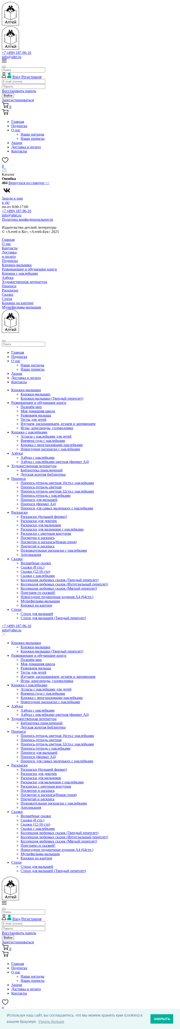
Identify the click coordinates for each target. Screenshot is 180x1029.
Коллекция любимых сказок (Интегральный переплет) (64, 584)
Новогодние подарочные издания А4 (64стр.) (57, 597)
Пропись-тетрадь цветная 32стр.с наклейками (57, 491)
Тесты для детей (33, 419)
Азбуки (8, 278)
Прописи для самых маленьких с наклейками (57, 508)
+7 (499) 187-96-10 (16, 53)
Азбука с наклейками (38, 457)
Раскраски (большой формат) (44, 517)
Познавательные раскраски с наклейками (54, 550)
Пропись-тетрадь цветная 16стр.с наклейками (57, 483)
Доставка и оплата (26, 147)
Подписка (19, 126)
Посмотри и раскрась (38, 538)
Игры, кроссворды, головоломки (47, 428)
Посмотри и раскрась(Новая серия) (49, 542)
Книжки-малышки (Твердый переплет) (52, 398)
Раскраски (10, 290)
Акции (16, 143)
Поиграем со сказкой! (38, 593)
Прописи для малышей (39, 500)
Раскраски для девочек (39, 521)
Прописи (9, 286)
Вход (16, 77)
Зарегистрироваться (18, 100)
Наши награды (32, 134)
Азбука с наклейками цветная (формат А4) (55, 462)
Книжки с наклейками (20, 273)
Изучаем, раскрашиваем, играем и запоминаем (58, 424)
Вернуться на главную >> (28, 183)
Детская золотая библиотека (43, 474)
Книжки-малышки (17, 265)
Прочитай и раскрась (37, 546)
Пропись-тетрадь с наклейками (46, 495)
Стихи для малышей (37, 614)
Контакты (19, 151)
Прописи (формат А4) (38, 504)
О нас (15, 130)
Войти (8, 95)
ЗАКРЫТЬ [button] (162, 1019)
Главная (17, 122)
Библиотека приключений (42, 470)
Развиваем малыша (36, 415)
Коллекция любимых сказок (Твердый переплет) (59, 580)
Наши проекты (33, 138)
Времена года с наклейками (43, 441)
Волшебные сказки (36, 563)
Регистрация (31, 77)
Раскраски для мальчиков (41, 525)
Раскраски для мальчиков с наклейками (52, 529)
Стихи (7, 299)
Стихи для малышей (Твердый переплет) (53, 618)
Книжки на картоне (18, 303)
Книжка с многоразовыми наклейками (52, 445)
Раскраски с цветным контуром (46, 533)
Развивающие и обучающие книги (29, 269)
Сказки (7, 294)
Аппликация (31, 555)
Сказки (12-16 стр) (35, 571)
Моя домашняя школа (38, 411)
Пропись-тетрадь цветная (41, 487)
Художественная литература (24, 282)
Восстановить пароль (19, 91)
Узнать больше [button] (51, 1022)
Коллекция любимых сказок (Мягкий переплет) (59, 588)
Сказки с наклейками (38, 576)
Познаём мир (31, 407)
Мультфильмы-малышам (21, 307)
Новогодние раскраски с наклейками (50, 449)
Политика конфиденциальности (27, 219)
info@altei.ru (11, 57)
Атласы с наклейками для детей (46, 436)
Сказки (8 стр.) (32, 567)
